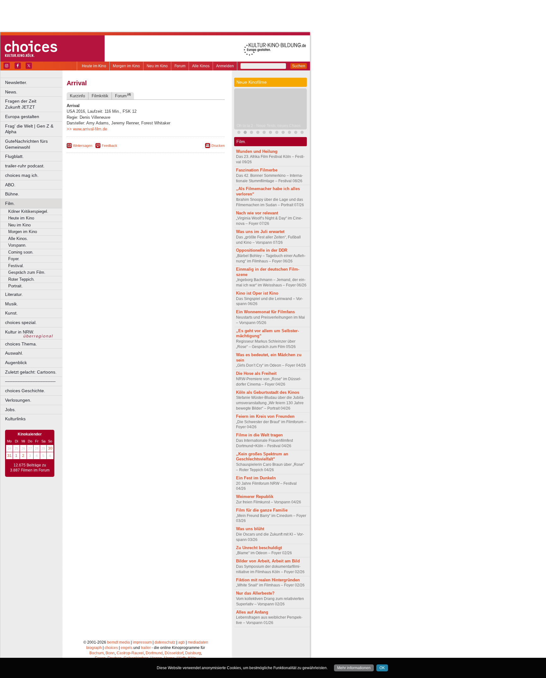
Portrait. (15, 286)
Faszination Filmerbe (256, 170)
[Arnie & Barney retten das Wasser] (277, 133)
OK (382, 668)
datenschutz (165, 642)
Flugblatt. (14, 156)
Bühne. (12, 193)
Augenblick (16, 362)
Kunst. (11, 312)
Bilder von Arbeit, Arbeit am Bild (268, 561)
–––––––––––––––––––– (30, 381)
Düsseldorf (174, 653)
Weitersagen (82, 145)
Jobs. (10, 409)
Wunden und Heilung (256, 151)
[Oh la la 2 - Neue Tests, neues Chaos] (245, 133)
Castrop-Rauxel (130, 653)
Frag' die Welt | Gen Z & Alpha (29, 129)
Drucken (218, 145)
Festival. (16, 265)
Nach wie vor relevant (257, 213)
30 (50, 448)
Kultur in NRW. (19, 331)
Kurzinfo (77, 95)
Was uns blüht (250, 528)
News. (11, 91)
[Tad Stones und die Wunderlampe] (258, 133)
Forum (179, 66)
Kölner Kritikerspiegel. (28, 211)
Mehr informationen (354, 668)
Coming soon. (20, 252)
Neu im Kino (157, 66)
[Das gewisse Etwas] (283, 133)
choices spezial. (21, 322)
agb (181, 642)
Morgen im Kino (126, 66)
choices (111, 647)
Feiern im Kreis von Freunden (265, 416)
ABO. (10, 184)
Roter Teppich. (21, 279)
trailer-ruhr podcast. (25, 165)
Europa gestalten (22, 116)
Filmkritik (100, 95)
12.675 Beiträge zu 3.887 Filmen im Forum (30, 467)
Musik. (11, 303)
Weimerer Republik (254, 496)
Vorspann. (17, 245)
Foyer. (14, 258)
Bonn (110, 653)
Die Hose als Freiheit (256, 373)
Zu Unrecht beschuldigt (259, 547)
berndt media (118, 642)
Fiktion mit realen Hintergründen (268, 580)
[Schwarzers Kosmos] (302, 133)
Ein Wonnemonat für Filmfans (265, 311)
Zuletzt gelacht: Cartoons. (31, 372)
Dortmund (154, 653)
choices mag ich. (22, 175)
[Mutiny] (264, 133)
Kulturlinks (15, 418)
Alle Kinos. (18, 238)
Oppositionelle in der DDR (261, 250)
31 (9, 455)
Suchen (298, 66)
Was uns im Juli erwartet (260, 231)
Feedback (109, 145)
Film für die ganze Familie (262, 510)
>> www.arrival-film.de (87, 129)
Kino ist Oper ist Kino (257, 293)
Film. (10, 203)
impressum (142, 642)
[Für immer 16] (289, 133)
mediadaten (198, 642)
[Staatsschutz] (270, 133)
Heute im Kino (94, 66)
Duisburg (193, 653)
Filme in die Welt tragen (259, 435)
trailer (146, 647)
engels (126, 647)
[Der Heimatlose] (296, 133)
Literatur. (14, 294)
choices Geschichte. (25, 390)
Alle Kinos (200, 66)
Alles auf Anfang (252, 612)
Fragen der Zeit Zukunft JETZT (34, 104)
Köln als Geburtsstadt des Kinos (267, 392)
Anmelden (225, 66)
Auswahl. (14, 353)
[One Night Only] (239, 133)
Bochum (96, 653)
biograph (94, 647)
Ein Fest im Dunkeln (256, 478)
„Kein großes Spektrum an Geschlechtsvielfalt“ (262, 457)
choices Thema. (21, 343)
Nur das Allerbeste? (255, 593)
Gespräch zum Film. (27, 272)
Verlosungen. (18, 400)
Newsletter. (16, 82)
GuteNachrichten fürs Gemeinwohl (26, 144)
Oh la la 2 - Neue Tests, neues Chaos (268, 125)
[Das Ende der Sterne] (251, 133)
